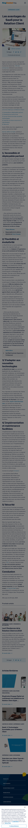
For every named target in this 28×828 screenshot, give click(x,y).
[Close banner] (24, 807)
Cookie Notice (15, 821)
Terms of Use (8, 823)
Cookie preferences (14, 826)
